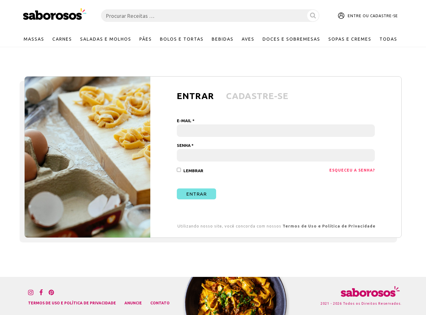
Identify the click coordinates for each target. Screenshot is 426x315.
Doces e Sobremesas (291, 39)
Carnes (62, 39)
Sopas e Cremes (349, 39)
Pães (145, 39)
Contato (160, 303)
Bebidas (223, 39)
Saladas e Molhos (105, 39)
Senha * (185, 145)
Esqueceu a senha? (352, 170)
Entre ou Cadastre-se (373, 16)
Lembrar (193, 171)
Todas (388, 39)
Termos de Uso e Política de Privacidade (329, 226)
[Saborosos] (55, 14)
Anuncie (133, 303)
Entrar (196, 194)
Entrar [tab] (195, 96)
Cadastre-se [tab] (257, 96)
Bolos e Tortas (182, 39)
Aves (248, 39)
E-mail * (186, 121)
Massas (34, 39)
